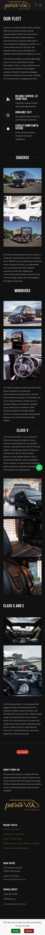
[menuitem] (34, 5)
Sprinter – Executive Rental (12, 838)
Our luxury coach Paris (11, 829)
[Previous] (36, 165)
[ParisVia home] (22, 810)
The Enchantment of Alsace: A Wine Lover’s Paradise (21, 843)
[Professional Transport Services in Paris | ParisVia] (18, 5)
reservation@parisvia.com (14, 879)
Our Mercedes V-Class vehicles (13, 834)
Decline (29, 931)
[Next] (40, 165)
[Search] (34, 5)
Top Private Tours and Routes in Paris (16, 848)
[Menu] (40, 5)
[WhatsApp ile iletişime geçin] (39, 467)
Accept (15, 931)
